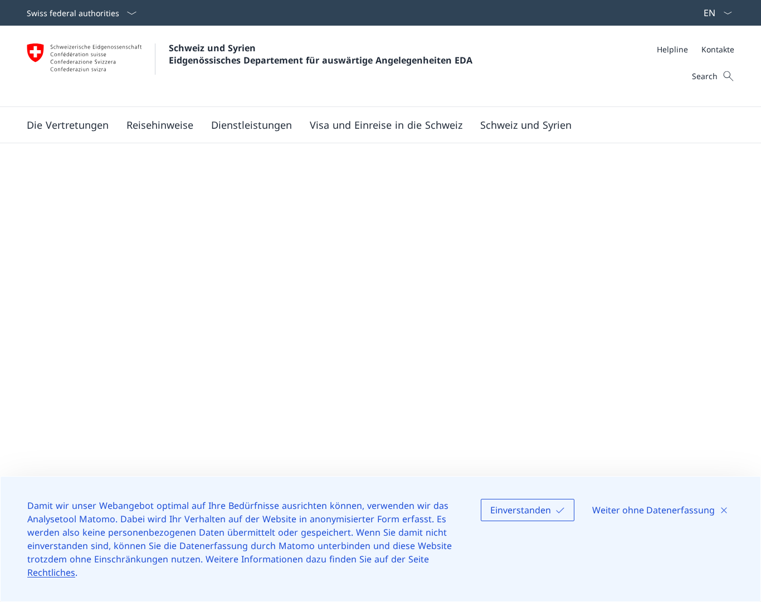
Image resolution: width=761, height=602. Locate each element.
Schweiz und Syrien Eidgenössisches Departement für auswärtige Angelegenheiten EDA (320, 54)
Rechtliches (51, 572)
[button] (160, 125)
